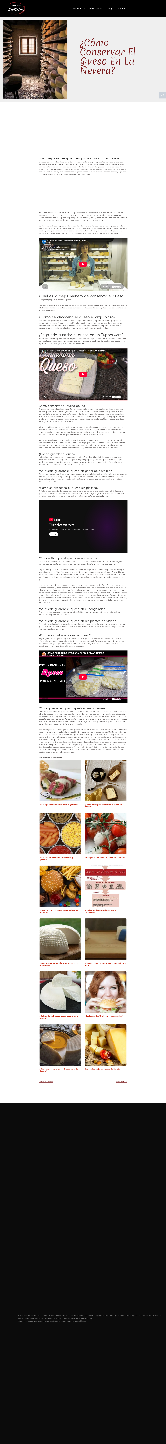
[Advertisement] (83, 139)
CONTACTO (121, 8)
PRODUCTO (77, 8)
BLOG (110, 8)
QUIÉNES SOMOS (96, 8)
